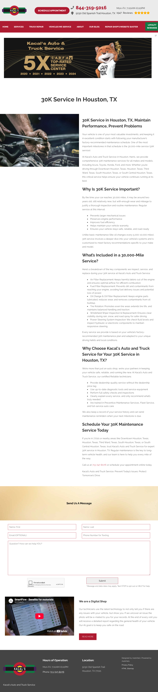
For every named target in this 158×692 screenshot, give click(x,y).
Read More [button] (87, 636)
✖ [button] (155, 35)
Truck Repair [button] (36, 27)
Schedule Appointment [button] (52, 10)
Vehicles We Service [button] (60, 27)
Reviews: (125, 12)
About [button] (80, 27)
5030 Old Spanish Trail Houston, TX (95, 13)
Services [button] (19, 27)
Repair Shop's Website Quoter (121, 27)
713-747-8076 (99, 465)
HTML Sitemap (128, 668)
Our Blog (94, 27)
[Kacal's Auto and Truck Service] (14, 10)
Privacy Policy (127, 665)
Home (5, 27)
